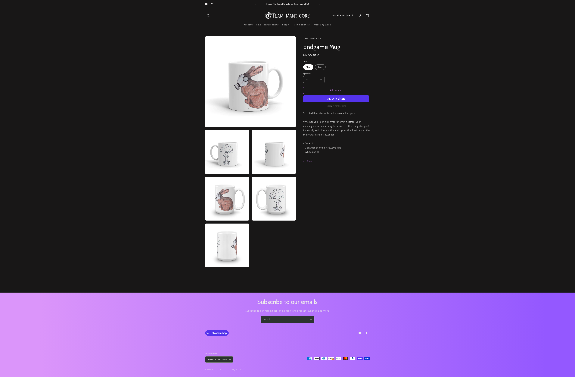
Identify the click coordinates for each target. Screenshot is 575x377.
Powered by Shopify (234, 370)
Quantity (307, 74)
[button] (208, 15)
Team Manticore (218, 370)
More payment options (336, 106)
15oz (320, 67)
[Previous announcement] (255, 4)
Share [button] (309, 161)
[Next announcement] (319, 4)
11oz (308, 67)
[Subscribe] (311, 319)
